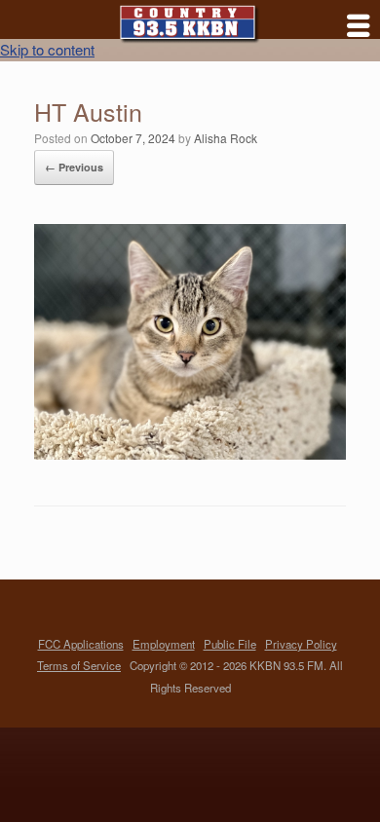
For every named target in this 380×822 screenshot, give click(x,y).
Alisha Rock (225, 138)
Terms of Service (79, 665)
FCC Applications (81, 644)
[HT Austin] (190, 453)
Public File (230, 644)
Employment (164, 644)
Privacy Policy (301, 644)
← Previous (74, 167)
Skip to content (47, 49)
